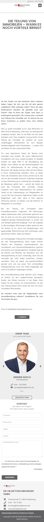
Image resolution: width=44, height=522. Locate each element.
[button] (40, 5)
